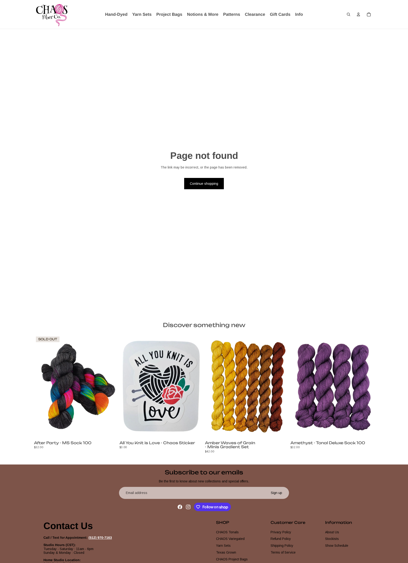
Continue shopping (204, 183)
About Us (332, 532)
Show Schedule (336, 545)
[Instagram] (188, 507)
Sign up (276, 493)
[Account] (358, 14)
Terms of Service (283, 552)
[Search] (348, 14)
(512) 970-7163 (100, 537)
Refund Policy (281, 539)
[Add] (195, 431)
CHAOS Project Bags (232, 559)
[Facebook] (180, 507)
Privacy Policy (281, 532)
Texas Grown (226, 552)
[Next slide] (110, 387)
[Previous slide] (41, 387)
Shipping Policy (282, 545)
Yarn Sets (223, 545)
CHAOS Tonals (227, 532)
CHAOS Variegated (230, 539)
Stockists (332, 539)
